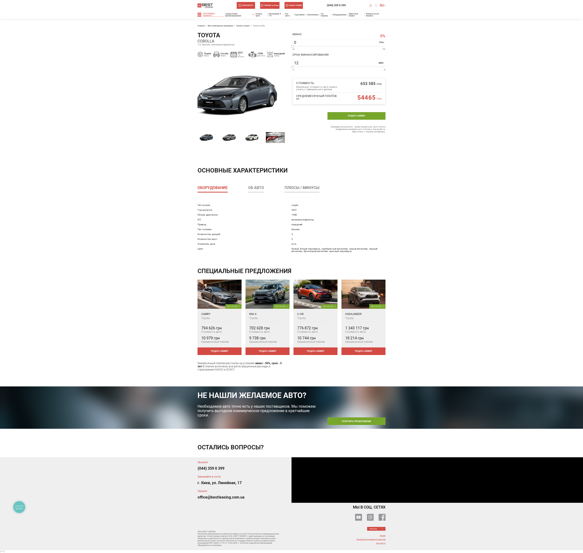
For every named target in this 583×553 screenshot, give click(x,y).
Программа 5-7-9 (275, 15)
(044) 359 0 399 (336, 5)
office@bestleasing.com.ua (221, 497)
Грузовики (300, 15)
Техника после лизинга (372, 15)
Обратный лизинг (353, 15)
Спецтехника (312, 15)
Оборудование (339, 15)
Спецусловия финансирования (233, 15)
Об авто (256, 188)
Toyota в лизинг (243, 26)
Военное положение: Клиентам (371, 539)
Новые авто (259, 15)
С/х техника (324, 15)
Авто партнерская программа (220, 26)
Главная (201, 26)
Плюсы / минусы (302, 188)
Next (280, 95)
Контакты (380, 543)
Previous (201, 95)
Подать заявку (356, 116)
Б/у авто (287, 15)
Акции (382, 536)
